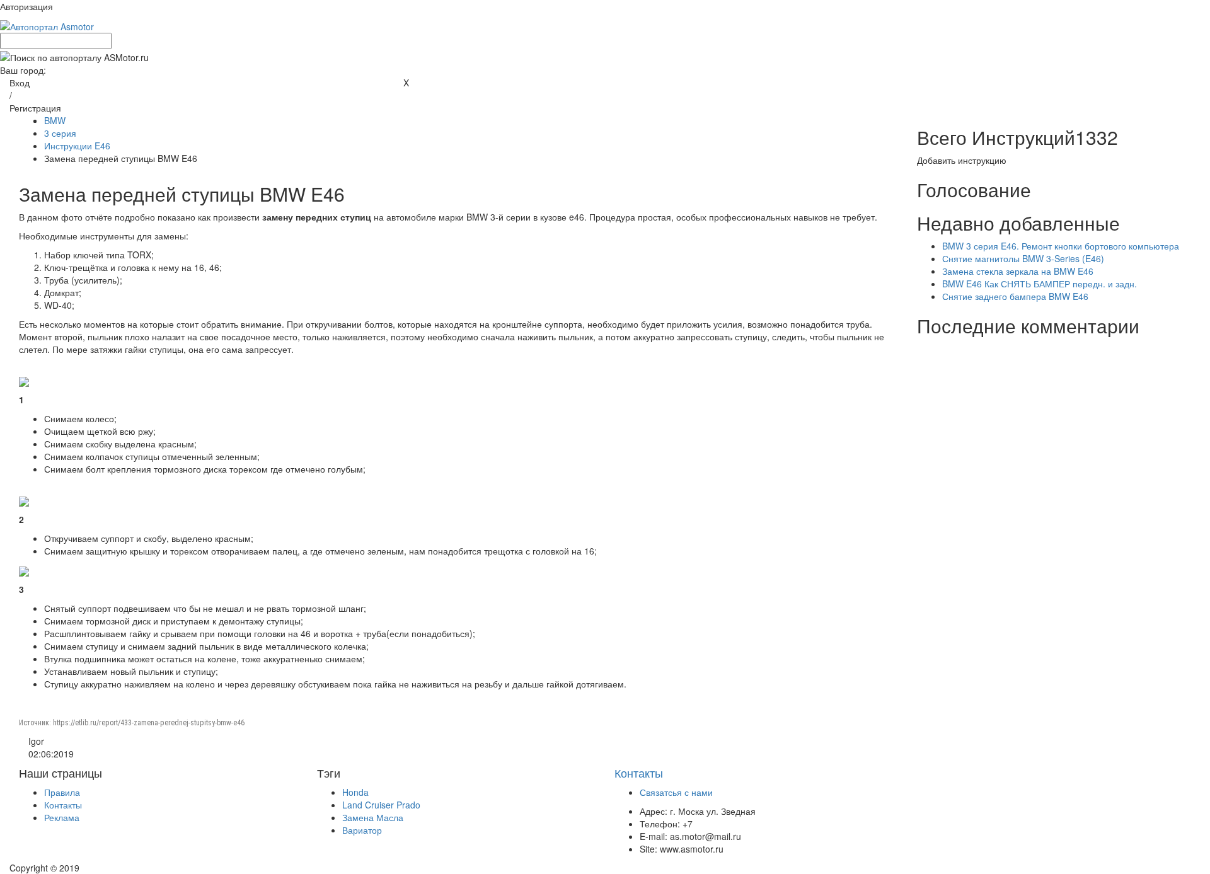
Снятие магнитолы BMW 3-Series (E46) (1023, 258)
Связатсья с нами (676, 792)
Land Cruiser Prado (381, 804)
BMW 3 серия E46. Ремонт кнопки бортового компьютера (1060, 245)
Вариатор (362, 830)
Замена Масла (372, 817)
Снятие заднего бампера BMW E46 (1015, 296)
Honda (355, 792)
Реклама (61, 817)
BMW (55, 120)
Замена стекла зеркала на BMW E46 (1017, 271)
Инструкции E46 (77, 145)
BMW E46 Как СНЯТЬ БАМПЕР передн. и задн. (1039, 283)
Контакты (63, 804)
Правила (62, 792)
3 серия (60, 133)
